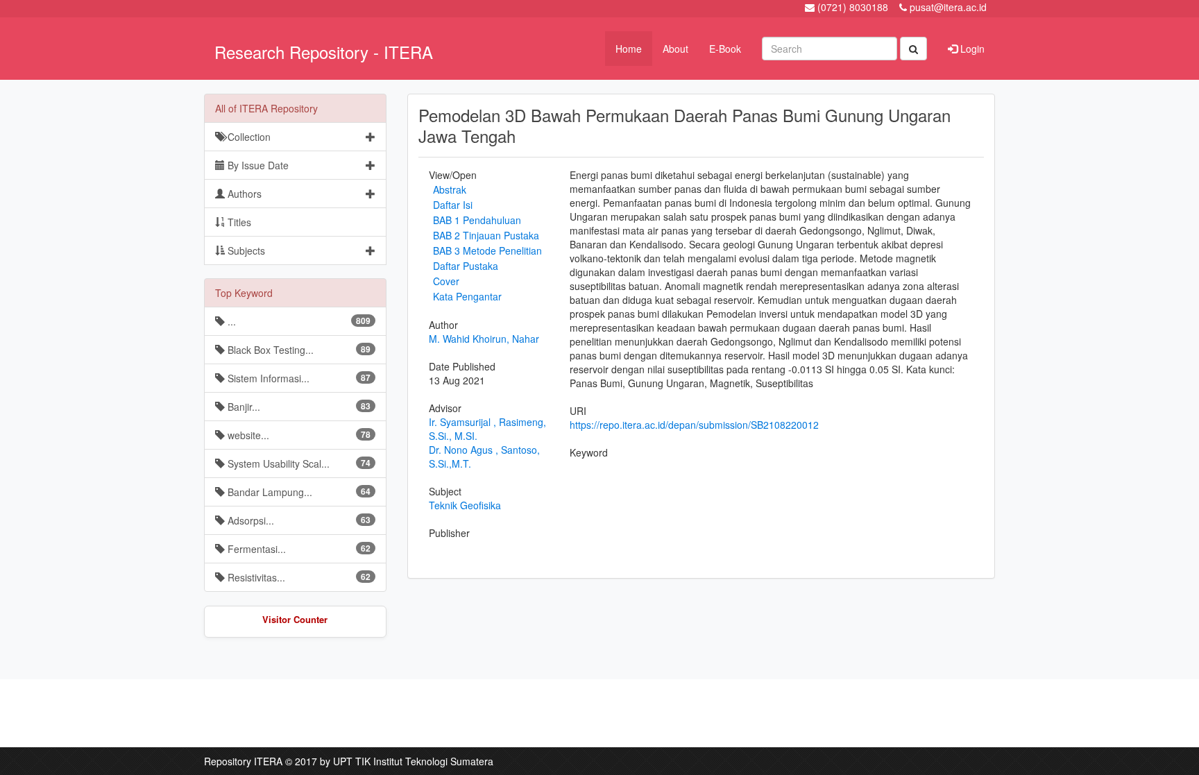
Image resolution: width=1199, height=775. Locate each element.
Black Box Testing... (298, 350)
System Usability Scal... (298, 463)
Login (971, 49)
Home (628, 49)
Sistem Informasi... (298, 378)
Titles (238, 222)
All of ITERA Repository (266, 108)
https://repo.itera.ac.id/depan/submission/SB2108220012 (694, 425)
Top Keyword (244, 293)
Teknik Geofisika (465, 505)
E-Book (725, 49)
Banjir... (298, 407)
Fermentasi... (298, 549)
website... (298, 435)
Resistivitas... (298, 577)
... (298, 321)
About (675, 49)
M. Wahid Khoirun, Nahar (484, 339)
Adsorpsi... (298, 520)
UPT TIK (352, 761)
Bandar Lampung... (298, 492)
